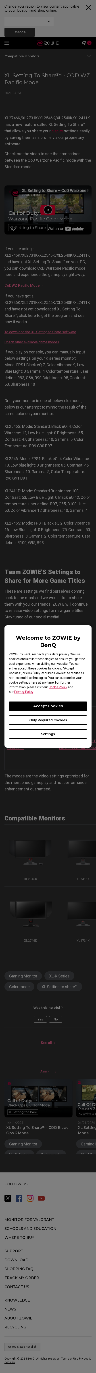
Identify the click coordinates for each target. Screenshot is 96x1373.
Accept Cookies (48, 706)
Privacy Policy (23, 692)
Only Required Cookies (48, 720)
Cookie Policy (58, 687)
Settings (48, 734)
